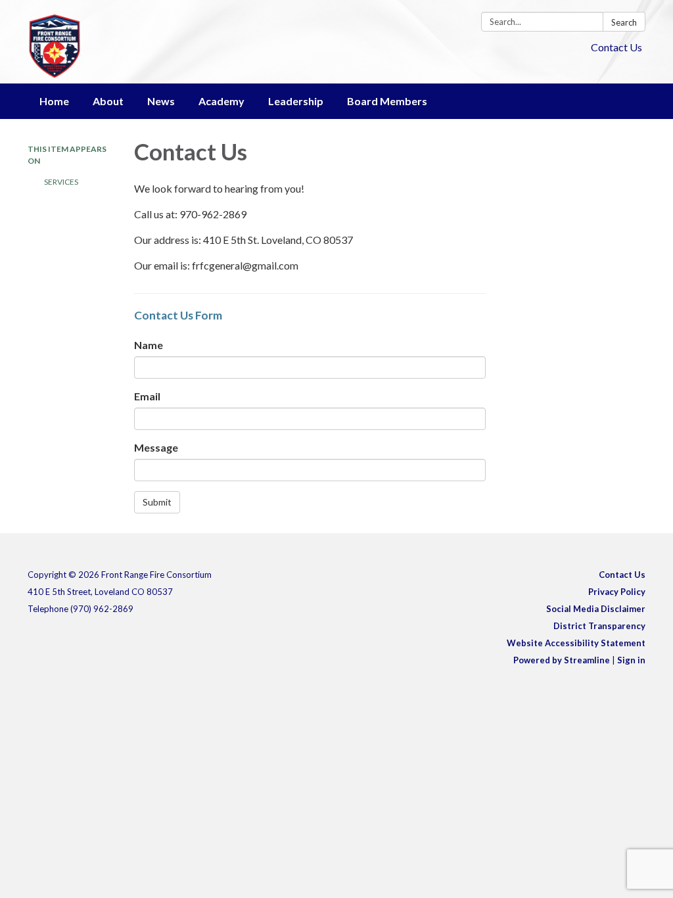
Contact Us (616, 47)
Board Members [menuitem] (387, 101)
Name (148, 345)
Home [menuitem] (54, 101)
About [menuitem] (108, 101)
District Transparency (599, 626)
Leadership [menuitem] (295, 101)
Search (624, 22)
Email (147, 396)
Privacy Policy (616, 591)
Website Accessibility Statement (576, 643)
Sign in (631, 660)
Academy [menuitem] (221, 101)
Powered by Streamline (561, 660)
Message (156, 447)
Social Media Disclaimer (595, 608)
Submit (157, 502)
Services (61, 182)
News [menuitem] (161, 101)
